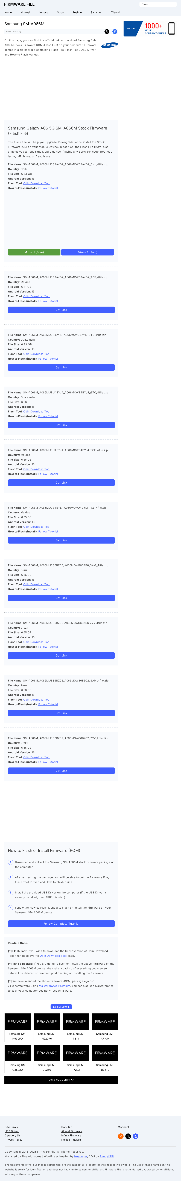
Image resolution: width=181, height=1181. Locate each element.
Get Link (61, 310)
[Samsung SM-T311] (76, 1029)
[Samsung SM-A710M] (105, 1029)
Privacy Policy (13, 1139)
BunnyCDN (107, 1156)
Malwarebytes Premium (54, 986)
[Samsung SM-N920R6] (47, 1029)
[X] (128, 1138)
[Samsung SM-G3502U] (18, 1060)
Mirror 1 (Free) (34, 252)
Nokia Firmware (71, 1139)
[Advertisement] (61, 87)
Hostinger (80, 1156)
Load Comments (60, 1080)
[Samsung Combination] (150, 30)
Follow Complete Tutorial (61, 923)
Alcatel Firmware (71, 1131)
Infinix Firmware (71, 1135)
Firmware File (19, 4)
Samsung (17, 31)
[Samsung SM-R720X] (76, 1060)
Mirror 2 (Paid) (87, 252)
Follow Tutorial (48, 188)
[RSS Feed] (121, 1138)
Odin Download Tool (36, 183)
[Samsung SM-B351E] (105, 1060)
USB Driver (12, 1131)
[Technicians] (135, 1138)
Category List (13, 1135)
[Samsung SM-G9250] (47, 1060)
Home (8, 31)
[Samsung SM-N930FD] (18, 1029)
